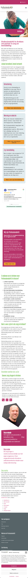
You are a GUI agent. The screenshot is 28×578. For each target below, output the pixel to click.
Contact (17, 576)
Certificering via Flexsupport (6, 550)
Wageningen (7, 510)
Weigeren (14, 569)
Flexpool (3, 536)
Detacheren (3, 521)
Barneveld (6, 502)
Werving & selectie (5, 526)
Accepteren (14, 566)
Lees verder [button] (6, 200)
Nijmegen (6, 505)
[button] (26, 552)
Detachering (3, 538)
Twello (5, 507)
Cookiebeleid (11, 576)
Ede (5, 503)
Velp (5, 508)
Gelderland (4, 497)
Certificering (4, 547)
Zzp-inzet (3, 528)
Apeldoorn (6, 500)
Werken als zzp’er (4, 542)
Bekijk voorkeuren (14, 573)
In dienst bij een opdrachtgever (7, 540)
